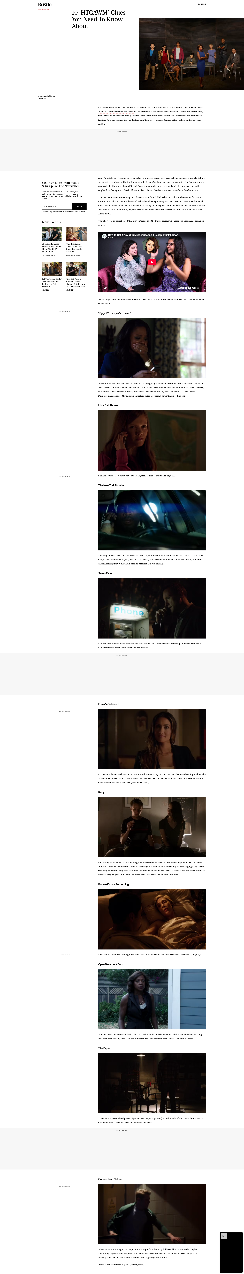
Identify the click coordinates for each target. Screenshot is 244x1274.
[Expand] (223, 1234)
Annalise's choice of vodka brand (151, 190)
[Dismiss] (240, 1234)
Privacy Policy (49, 213)
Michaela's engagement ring (143, 186)
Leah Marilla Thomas (47, 96)
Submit (79, 206)
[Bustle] (44, 4)
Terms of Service (80, 211)
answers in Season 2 (136, 299)
